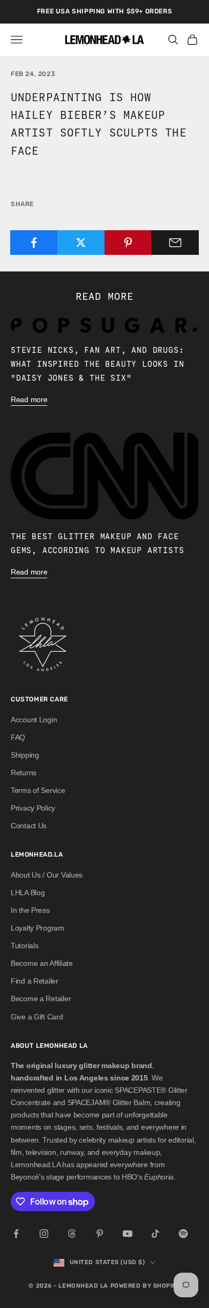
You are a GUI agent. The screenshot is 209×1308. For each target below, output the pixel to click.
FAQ (18, 737)
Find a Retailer (34, 981)
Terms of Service (38, 790)
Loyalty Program (37, 928)
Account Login (34, 719)
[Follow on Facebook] (16, 1233)
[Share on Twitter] (81, 242)
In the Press (30, 910)
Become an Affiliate (42, 963)
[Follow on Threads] (71, 1233)
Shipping (25, 755)
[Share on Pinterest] (128, 242)
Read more (29, 399)
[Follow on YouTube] (127, 1233)
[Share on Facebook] (34, 242)
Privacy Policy (33, 808)
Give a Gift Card (37, 1016)
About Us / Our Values (47, 875)
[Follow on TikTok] (155, 1233)
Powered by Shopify (145, 1285)
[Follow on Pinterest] (99, 1233)
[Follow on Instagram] (44, 1233)
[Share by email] (175, 242)
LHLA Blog (27, 892)
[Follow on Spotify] (183, 1233)
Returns (23, 772)
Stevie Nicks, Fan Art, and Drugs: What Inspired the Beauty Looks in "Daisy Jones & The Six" (97, 364)
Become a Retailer (41, 998)
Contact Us (29, 825)
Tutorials (24, 945)
